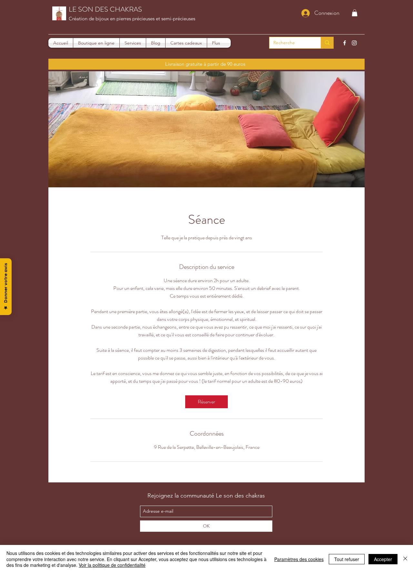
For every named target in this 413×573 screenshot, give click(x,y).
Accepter (383, 559)
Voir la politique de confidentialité (112, 565)
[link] (206, 401)
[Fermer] (405, 559)
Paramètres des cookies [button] (299, 559)
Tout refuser (346, 559)
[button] (355, 12)
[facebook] (344, 43)
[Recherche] (327, 42)
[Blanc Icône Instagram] (354, 43)
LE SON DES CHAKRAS (105, 9)
